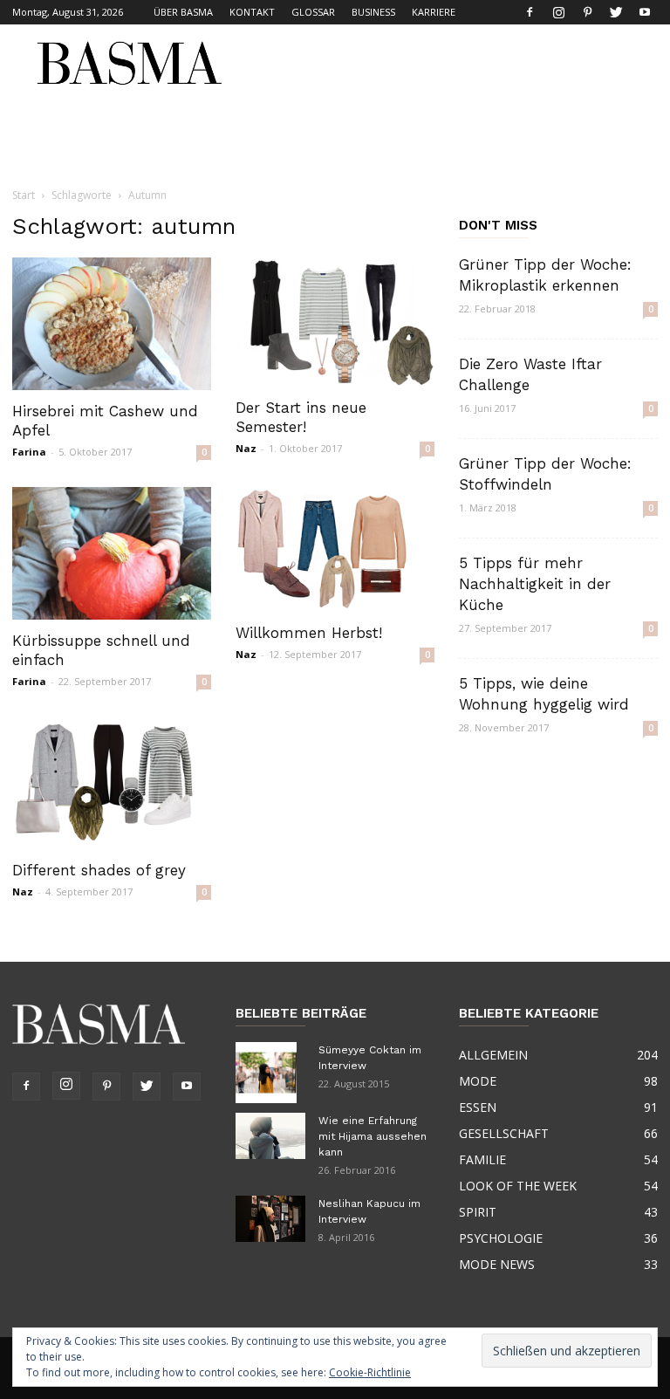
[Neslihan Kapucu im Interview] (270, 1219)
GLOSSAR (313, 11)
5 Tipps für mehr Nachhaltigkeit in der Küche (535, 584)
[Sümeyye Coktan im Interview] (270, 1072)
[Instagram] (558, 12)
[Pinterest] (587, 12)
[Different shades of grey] (111, 783)
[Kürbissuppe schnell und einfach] (111, 553)
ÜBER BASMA (183, 11)
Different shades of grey (99, 870)
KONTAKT (252, 11)
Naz (246, 448)
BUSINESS (373, 11)
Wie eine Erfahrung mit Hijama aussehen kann (372, 1136)
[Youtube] (645, 12)
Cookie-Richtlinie (370, 1372)
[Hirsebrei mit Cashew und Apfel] (111, 323)
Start (23, 195)
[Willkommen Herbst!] (335, 549)
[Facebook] (529, 12)
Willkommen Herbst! (309, 632)
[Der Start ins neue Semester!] (335, 322)
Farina (29, 451)
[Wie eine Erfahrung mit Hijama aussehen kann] (270, 1136)
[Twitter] (616, 12)
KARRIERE (433, 11)
